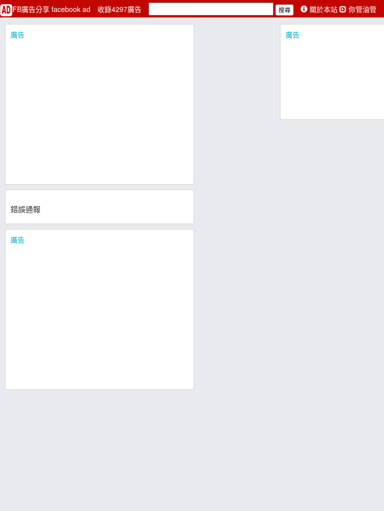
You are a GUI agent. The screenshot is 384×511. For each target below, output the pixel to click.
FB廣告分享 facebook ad (52, 9)
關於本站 (324, 9)
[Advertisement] (100, 109)
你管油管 (361, 9)
